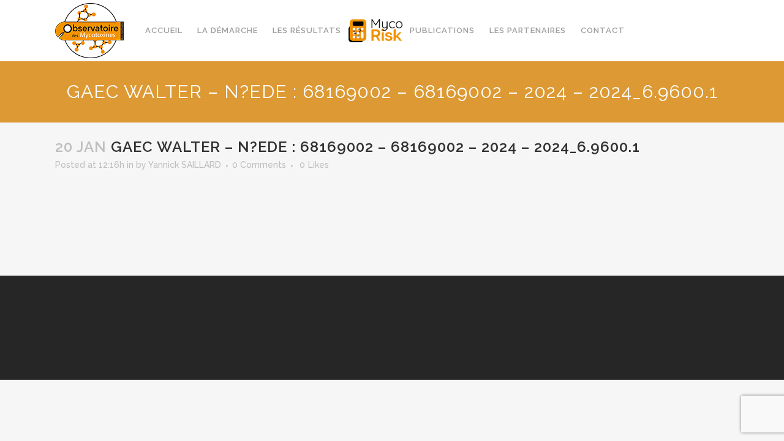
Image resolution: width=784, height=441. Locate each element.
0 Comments (259, 165)
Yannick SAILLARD (184, 165)
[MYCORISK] (375, 30)
